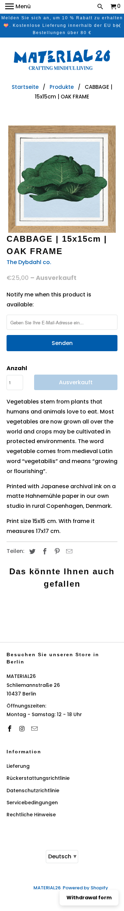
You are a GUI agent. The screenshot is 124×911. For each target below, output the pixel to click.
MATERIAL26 (47, 887)
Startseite (25, 87)
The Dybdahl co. (29, 262)
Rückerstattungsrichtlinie (38, 778)
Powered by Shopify (85, 887)
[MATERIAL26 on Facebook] (10, 728)
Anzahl (17, 368)
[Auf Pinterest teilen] (56, 551)
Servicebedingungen (32, 802)
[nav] (18, 7)
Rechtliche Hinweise (31, 814)
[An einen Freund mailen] (68, 551)
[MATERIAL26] (62, 61)
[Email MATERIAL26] (35, 728)
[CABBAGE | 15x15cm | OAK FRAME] (62, 179)
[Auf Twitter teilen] (31, 551)
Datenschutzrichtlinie (33, 790)
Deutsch (62, 856)
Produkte (62, 87)
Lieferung (18, 766)
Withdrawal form (89, 897)
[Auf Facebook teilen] (43, 551)
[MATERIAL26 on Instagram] (23, 728)
